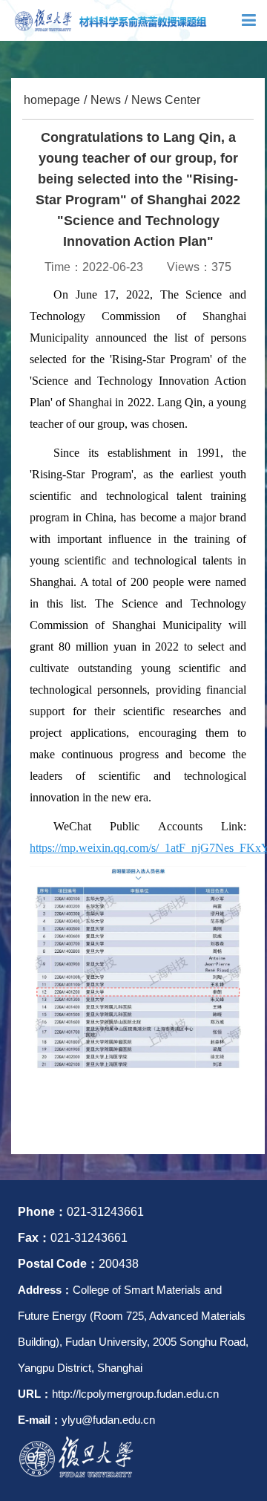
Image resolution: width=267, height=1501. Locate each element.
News (105, 100)
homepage (52, 100)
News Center (165, 100)
